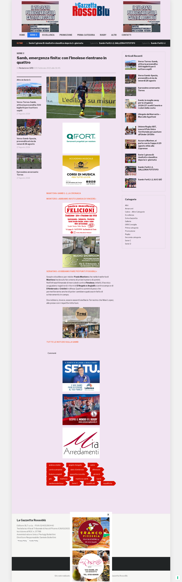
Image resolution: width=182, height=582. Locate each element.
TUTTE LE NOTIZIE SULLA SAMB (62, 342)
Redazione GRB (26, 68)
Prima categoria (86, 35)
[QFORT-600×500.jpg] (81, 138)
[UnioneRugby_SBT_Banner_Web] (81, 409)
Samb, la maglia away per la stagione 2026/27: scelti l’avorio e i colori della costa (150, 104)
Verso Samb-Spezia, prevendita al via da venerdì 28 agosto (26, 141)
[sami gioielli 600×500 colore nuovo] (81, 252)
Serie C (33, 35)
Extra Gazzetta (131, 218)
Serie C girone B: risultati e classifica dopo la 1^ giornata (41, 43)
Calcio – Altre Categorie (135, 212)
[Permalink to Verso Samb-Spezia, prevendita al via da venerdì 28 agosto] (29, 128)
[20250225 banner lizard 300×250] (81, 171)
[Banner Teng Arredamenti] (81, 322)
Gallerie (128, 221)
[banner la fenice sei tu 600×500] (81, 376)
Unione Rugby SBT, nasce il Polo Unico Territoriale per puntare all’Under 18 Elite (149, 130)
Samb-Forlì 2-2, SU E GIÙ (148, 43)
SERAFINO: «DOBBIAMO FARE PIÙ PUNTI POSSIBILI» (71, 271)
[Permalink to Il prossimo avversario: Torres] (29, 162)
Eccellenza (48, 35)
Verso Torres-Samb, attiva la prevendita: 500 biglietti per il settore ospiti (29, 106)
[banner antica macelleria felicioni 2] (81, 218)
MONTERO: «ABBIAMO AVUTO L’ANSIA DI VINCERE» (71, 199)
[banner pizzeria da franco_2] (91, 532)
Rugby (103, 35)
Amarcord (129, 209)
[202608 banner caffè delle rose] (91, 566)
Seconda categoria (133, 237)
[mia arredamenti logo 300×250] (81, 443)
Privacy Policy (22, 541)
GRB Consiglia (131, 224)
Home (22, 35)
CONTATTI (126, 35)
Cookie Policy (33, 541)
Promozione (66, 35)
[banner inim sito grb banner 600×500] (40, 16)
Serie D (128, 244)
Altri (114, 35)
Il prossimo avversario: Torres (28, 173)
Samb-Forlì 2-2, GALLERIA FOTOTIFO (102, 43)
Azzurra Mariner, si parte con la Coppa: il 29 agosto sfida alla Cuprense (149, 144)
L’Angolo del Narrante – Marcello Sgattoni (149, 115)
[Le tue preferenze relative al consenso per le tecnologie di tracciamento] (177, 577)
